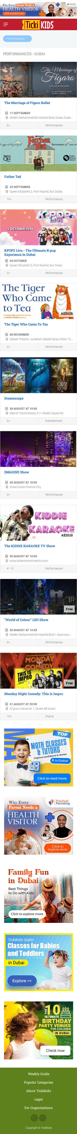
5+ (8, 420)
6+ (8, 125)
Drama (49, 716)
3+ (8, 273)
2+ (8, 346)
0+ (8, 494)
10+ (9, 716)
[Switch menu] (5, 24)
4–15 (10, 568)
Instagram (42, 1118)
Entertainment (53, 420)
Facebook (34, 1118)
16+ (9, 199)
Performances (54, 125)
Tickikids (46, 1127)
